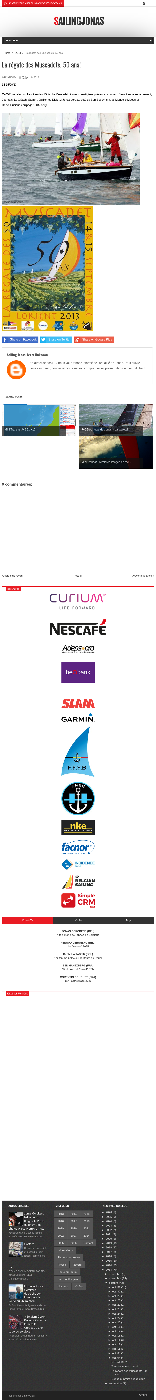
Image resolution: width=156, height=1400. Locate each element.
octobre (114, 1282)
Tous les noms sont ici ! (125, 1366)
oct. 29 (116, 1295)
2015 (87, 1213)
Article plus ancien (143, 575)
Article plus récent (12, 575)
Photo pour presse (69, 1257)
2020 (74, 1228)
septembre (116, 1383)
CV (10, 1266)
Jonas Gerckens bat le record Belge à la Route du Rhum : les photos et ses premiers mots (26, 1221)
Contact (29, 1244)
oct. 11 (116, 1348)
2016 (61, 1221)
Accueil (78, 575)
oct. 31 (116, 1287)
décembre (115, 1274)
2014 (74, 1213)
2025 (61, 1242)
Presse (62, 1264)
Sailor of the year (68, 1279)
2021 (87, 1228)
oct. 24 (116, 1313)
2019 (61, 1228)
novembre (115, 1278)
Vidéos (79, 1286)
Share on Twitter (59, 339)
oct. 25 (116, 1309)
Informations (65, 1250)
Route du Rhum (67, 1271)
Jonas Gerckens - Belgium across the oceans (33, 3)
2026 (74, 1242)
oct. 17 (116, 1331)
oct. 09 (116, 1353)
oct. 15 (116, 1335)
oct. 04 (116, 1357)
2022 (61, 1235)
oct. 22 (116, 1318)
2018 (87, 1221)
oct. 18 (116, 1326)
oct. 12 (116, 1344)
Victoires (63, 1286)
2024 (87, 1235)
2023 (74, 1235)
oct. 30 (116, 1291)
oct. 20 (116, 1322)
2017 (74, 1221)
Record (77, 1264)
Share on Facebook (23, 339)
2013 (36, 77)
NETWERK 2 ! (119, 1362)
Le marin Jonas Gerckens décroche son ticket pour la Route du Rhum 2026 (26, 1294)
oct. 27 (116, 1304)
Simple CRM (28, 1395)
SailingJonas (79, 21)
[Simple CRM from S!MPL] (78, 906)
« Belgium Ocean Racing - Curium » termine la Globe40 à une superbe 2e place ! (27, 1324)
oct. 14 (116, 1339)
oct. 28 (116, 1300)
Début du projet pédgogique (128, 1378)
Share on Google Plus (97, 339)
